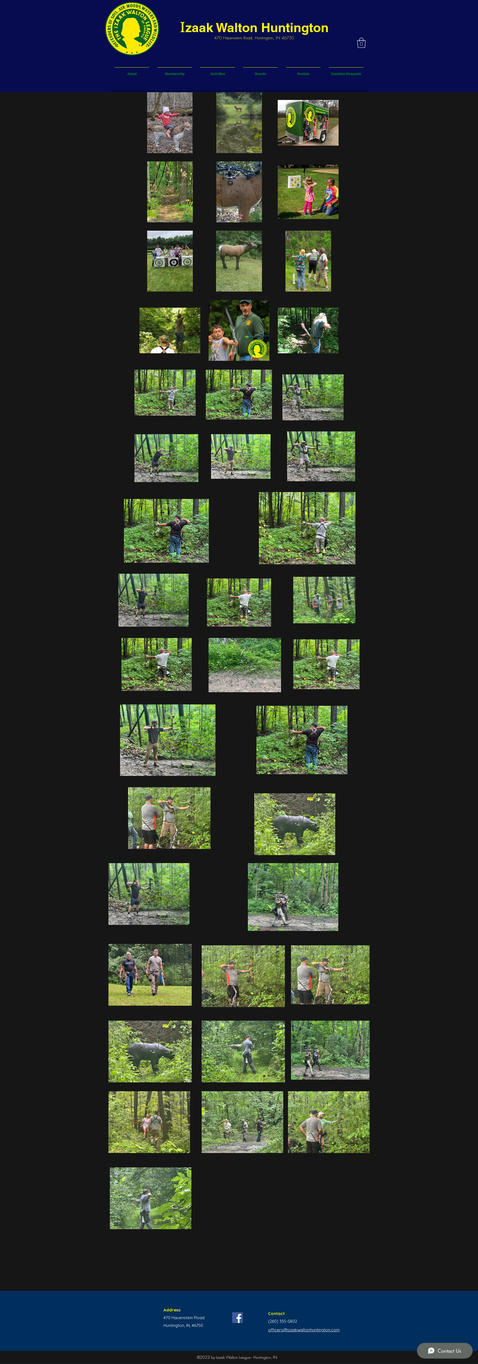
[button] (361, 43)
